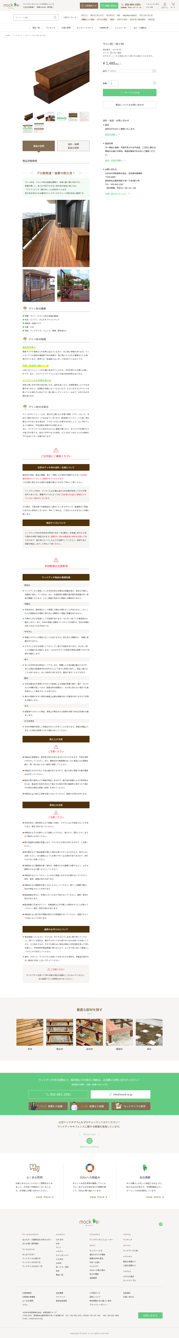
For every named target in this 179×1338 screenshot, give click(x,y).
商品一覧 (36, 27)
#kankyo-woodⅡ (130, 15)
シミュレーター (121, 27)
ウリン (27, 35)
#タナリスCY (122, 19)
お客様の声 (103, 27)
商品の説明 (38, 145)
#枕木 (112, 19)
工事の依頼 (66, 27)
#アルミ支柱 (102, 19)
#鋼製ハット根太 (87, 19)
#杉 (118, 15)
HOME (7, 35)
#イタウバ (110, 15)
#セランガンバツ (97, 15)
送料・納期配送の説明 (73, 145)
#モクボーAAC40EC (137, 19)
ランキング (50, 27)
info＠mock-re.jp (36, 1318)
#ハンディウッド (146, 15)
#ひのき (151, 19)
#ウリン (84, 15)
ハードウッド (17, 35)
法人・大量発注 (140, 27)
